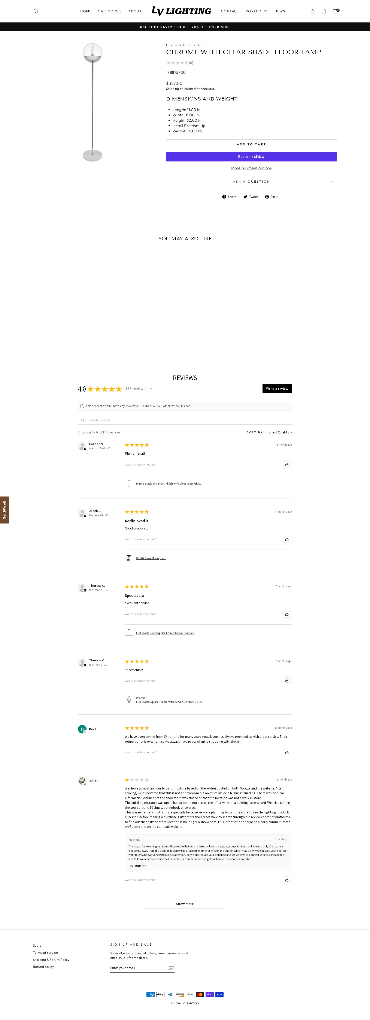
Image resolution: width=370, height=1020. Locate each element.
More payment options (251, 168)
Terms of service (45, 953)
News (280, 11)
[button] (150, 388)
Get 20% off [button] (4, 510)
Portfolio (257, 11)
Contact (230, 11)
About (135, 11)
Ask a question (251, 181)
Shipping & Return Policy (51, 960)
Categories (110, 11)
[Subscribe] (172, 968)
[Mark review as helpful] (287, 464)
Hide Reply (134, 839)
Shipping (172, 89)
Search (38, 945)
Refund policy (43, 967)
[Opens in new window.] (85, 732)
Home (85, 11)
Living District (185, 45)
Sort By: (256, 432)
